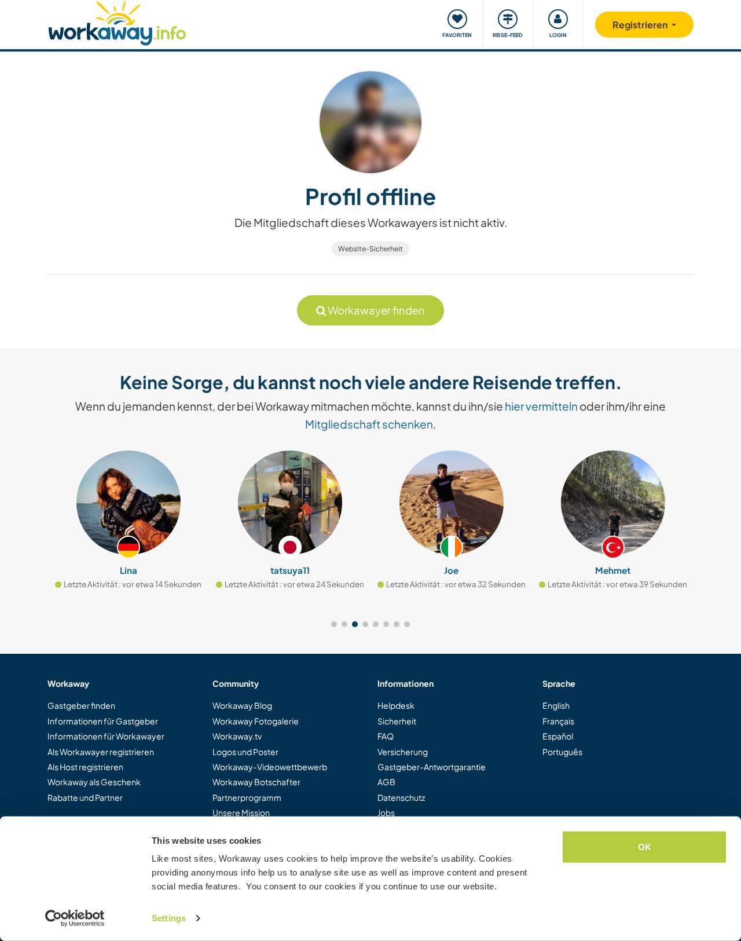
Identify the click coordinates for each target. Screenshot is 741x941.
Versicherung (402, 751)
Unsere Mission (241, 812)
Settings (169, 918)
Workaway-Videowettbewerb (269, 766)
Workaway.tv (237, 736)
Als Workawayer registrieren (100, 751)
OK (644, 847)
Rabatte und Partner (85, 797)
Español (557, 736)
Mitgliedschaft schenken (369, 424)
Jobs (386, 812)
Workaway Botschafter (256, 782)
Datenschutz (401, 797)
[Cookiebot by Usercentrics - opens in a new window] (75, 918)
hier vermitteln (541, 406)
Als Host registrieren (85, 766)
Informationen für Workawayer (105, 736)
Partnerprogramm (246, 797)
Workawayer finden (375, 310)
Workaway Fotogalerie (255, 721)
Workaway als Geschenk (94, 782)
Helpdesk (395, 705)
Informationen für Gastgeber (102, 721)
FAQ (385, 736)
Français (558, 721)
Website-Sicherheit (370, 248)
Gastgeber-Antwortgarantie (431, 766)
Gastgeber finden (81, 705)
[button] (334, 624)
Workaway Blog (242, 705)
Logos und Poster (245, 751)
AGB (386, 782)
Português (562, 751)
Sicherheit (396, 721)
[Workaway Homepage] (117, 21)
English (556, 705)
